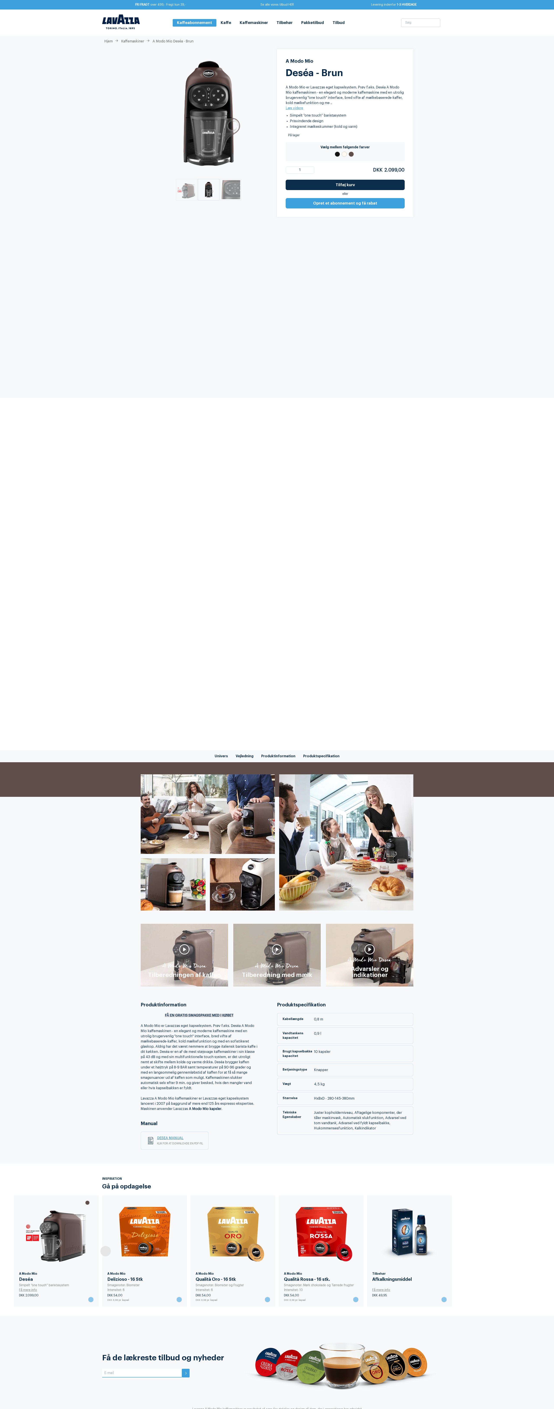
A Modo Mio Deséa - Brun (173, 41)
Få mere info (28, 1290)
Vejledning (244, 756)
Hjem (108, 41)
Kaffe (226, 23)
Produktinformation (278, 756)
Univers (221, 756)
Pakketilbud (312, 23)
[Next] (448, 1251)
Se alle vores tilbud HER (277, 4)
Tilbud (339, 23)
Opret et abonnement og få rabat (345, 203)
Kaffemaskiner (254, 23)
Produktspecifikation (321, 756)
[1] (292, 170)
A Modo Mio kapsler (205, 1109)
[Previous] (105, 1251)
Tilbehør (285, 23)
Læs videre (294, 108)
